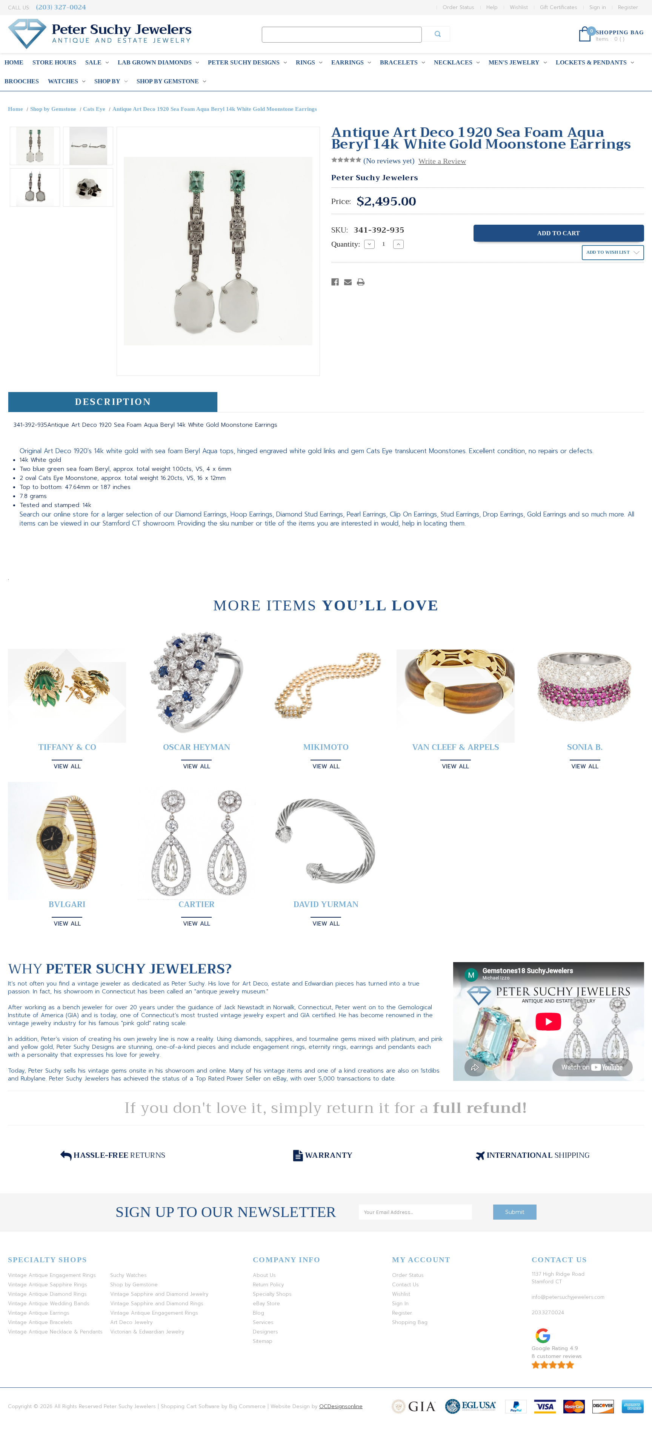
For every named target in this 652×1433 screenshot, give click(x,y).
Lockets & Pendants (591, 62)
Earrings (347, 62)
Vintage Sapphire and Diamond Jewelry (159, 1294)
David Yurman (326, 904)
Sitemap (262, 1341)
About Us (264, 1275)
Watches (63, 81)
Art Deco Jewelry (131, 1322)
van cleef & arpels (455, 747)
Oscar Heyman (196, 747)
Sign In (400, 1303)
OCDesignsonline (341, 1406)
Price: (341, 201)
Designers (265, 1331)
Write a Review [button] (442, 161)
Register (628, 7)
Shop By (107, 81)
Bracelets (399, 62)
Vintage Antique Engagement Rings (52, 1275)
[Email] (348, 282)
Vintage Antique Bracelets (40, 1322)
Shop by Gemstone (168, 81)
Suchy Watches (128, 1275)
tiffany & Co (67, 747)
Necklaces (453, 62)
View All (67, 766)
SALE (93, 62)
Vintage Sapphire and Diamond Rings (156, 1303)
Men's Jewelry (514, 62)
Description (113, 402)
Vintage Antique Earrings (38, 1313)
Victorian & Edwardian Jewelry (147, 1331)
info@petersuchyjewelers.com (568, 1297)
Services (263, 1322)
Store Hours (54, 62)
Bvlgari (67, 904)
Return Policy (268, 1284)
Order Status (458, 7)
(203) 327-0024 (61, 7)
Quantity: (345, 244)
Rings (305, 62)
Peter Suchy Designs (244, 62)
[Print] (360, 282)
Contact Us (405, 1284)
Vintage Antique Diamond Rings (47, 1294)
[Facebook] (335, 282)
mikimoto (326, 747)
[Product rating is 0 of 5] (346, 160)
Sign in (597, 7)
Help (492, 7)
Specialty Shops (272, 1294)
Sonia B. (585, 747)
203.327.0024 (548, 1312)
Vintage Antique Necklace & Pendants (55, 1331)
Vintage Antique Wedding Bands (48, 1303)
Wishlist (519, 7)
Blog (258, 1313)
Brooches (22, 81)
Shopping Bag (409, 1322)
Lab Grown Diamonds (155, 62)
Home (14, 62)
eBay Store (266, 1303)
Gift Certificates (558, 7)
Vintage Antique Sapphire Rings (47, 1284)
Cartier (196, 904)
